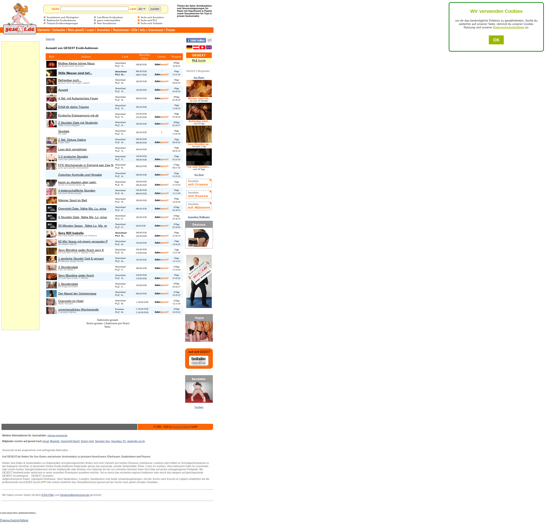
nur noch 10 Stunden (199, 101)
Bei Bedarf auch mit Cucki (71, 66)
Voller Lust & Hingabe (69, 125)
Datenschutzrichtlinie (508, 27)
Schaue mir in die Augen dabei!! (74, 83)
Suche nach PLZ (149, 20)
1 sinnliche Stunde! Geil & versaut (81, 258)
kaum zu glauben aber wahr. (77, 182)
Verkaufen (58, 29)
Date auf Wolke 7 (66, 270)
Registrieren (121, 29)
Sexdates (199, 407)
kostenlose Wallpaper (199, 217)
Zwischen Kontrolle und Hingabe (80, 174)
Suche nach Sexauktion (152, 17)
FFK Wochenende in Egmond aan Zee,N (85, 165)
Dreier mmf (87, 441)
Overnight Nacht (70, 441)
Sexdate (63, 131)
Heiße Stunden (65, 303)
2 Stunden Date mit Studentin (78, 122)
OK (496, 40)
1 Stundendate (68, 284)
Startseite (43, 29)
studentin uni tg (136, 441)
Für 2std (62, 134)
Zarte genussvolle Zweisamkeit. (73, 168)
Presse (170, 29)
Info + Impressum (151, 29)
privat (45, 441)
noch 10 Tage (199, 169)
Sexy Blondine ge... (199, 144)
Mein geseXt (76, 29)
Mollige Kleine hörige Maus (76, 63)
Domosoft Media (181, 426)
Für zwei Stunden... (199, 167)
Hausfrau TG (118, 441)
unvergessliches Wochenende (78, 309)
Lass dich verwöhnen (72, 149)
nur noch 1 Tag (199, 146)
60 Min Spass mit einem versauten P (83, 241)
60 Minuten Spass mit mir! (71, 261)
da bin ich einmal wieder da (71, 185)
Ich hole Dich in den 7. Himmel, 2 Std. (76, 252)
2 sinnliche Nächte (67, 312)
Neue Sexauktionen (106, 23)
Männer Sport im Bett (72, 200)
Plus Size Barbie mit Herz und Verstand (77, 235)
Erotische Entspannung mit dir (78, 115)
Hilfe (134, 29)
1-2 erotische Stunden (73, 156)
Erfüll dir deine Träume (73, 107)
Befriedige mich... (70, 80)
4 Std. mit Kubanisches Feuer (78, 98)
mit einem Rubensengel (69, 193)
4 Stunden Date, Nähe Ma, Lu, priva (82, 217)
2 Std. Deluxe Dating (72, 139)
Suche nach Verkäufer (152, 23)
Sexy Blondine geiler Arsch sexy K (81, 250)
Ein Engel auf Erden (68, 286)
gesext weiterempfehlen (108, 20)
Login (90, 29)
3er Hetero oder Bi (67, 244)
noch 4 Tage (199, 124)
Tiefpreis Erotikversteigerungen (62, 23)
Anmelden (103, 29)
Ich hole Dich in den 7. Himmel (73, 278)
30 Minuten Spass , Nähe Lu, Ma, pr (82, 225)
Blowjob (55, 441)
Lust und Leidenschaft (69, 159)
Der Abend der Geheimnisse (77, 293)
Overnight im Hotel (70, 301)
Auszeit (63, 89)
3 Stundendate (68, 267)
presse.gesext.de (57, 435)
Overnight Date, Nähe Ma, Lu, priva (82, 208)
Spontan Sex (102, 441)
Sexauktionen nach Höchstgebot (62, 17)
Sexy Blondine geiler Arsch (76, 275)
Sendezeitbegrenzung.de (74, 495)
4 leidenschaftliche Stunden (76, 190)
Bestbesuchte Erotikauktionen (61, 20)
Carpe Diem (64, 142)
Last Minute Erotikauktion (110, 17)
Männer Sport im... (199, 98)
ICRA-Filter (47, 495)
